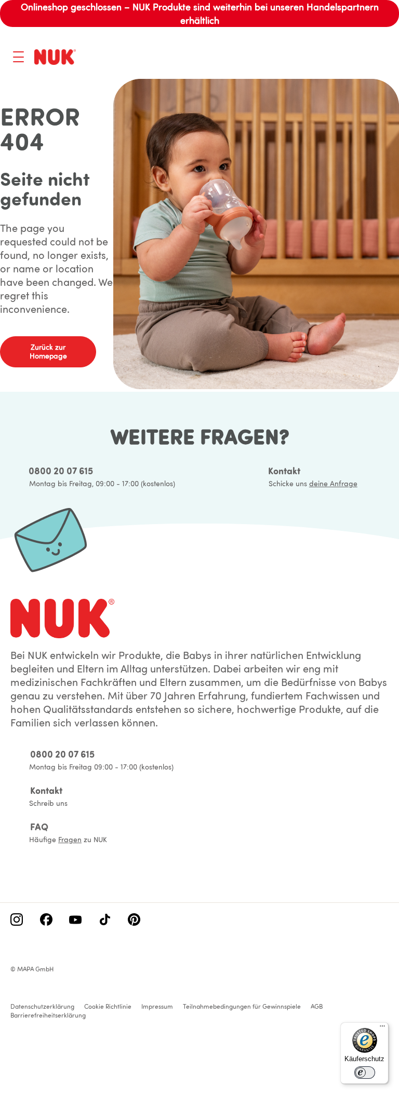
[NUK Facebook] (46, 920)
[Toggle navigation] (18, 56)
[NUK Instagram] (16, 920)
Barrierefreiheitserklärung (48, 1015)
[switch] (364, 1072)
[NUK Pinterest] (134, 920)
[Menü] (382, 1028)
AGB (317, 1006)
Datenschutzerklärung (42, 1006)
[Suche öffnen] (340, 58)
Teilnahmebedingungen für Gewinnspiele (242, 1006)
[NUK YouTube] (75, 920)
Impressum (157, 1006)
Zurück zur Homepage (48, 351)
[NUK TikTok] (105, 920)
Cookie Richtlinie (107, 1006)
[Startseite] (55, 57)
